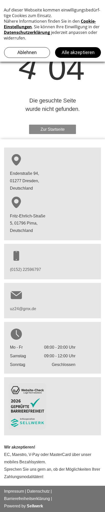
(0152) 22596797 (25, 269)
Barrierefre (13, 498)
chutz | (46, 491)
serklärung (40, 498)
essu (16, 491)
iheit (27, 498)
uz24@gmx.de (23, 309)
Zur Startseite (53, 129)
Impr (8, 491)
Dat (30, 491)
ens (36, 491)
